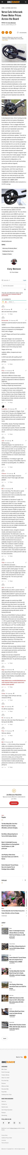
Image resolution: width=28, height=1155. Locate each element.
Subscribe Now (14, 587)
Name (4, 579)
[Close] (25, 560)
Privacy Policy (12, 592)
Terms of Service (21, 592)
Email (4, 572)
